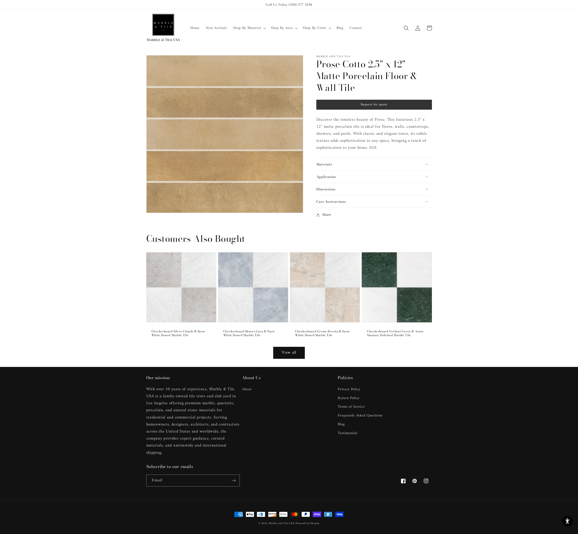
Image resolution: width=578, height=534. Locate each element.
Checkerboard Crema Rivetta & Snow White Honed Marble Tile (322, 333)
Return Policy (348, 398)
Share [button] (326, 215)
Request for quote (374, 104)
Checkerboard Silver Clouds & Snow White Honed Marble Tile (178, 333)
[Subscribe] (234, 481)
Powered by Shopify (308, 523)
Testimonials (347, 433)
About (247, 389)
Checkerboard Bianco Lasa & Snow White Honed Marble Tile (249, 333)
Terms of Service (351, 407)
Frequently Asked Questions (360, 415)
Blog (341, 424)
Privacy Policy (349, 389)
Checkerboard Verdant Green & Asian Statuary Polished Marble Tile (395, 333)
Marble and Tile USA (281, 523)
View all (289, 352)
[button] (249, 28)
